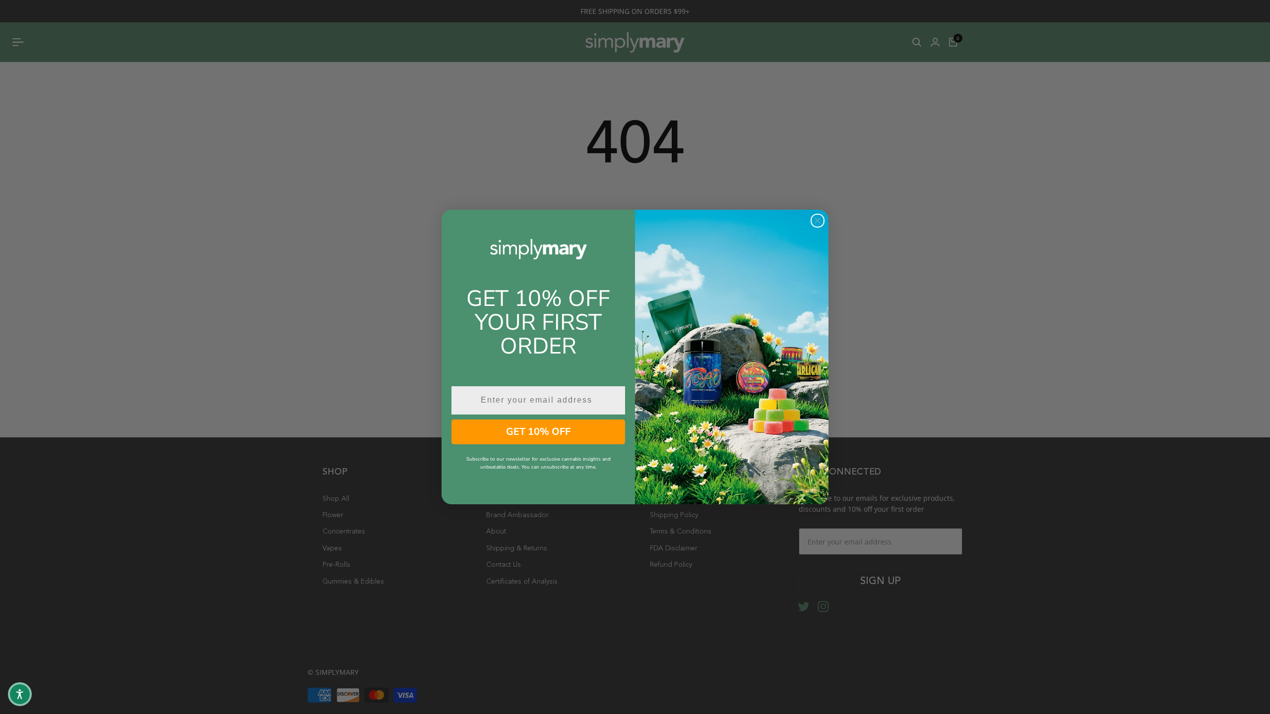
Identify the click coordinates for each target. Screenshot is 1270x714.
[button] (20, 694)
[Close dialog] (818, 221)
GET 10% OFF (538, 431)
